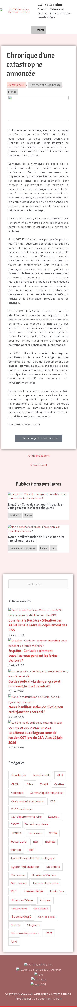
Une (14, 941)
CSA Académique (22, 809)
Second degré (21, 917)
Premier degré (33, 891)
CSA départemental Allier (26, 816)
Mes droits (53, 867)
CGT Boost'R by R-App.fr (47, 998)
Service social (46, 916)
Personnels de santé (45, 883)
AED (60, 775)
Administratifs (41, 775)
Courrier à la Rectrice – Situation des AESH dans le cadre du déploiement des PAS (37, 625)
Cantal (44, 784)
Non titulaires (19, 883)
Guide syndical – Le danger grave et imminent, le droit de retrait (34, 684)
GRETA (53, 833)
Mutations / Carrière (44, 875)
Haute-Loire (18, 841)
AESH (15, 784)
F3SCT (15, 824)
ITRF (30, 850)
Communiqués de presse (27, 801)
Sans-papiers (40, 908)
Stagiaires (33, 925)
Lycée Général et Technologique (33, 858)
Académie (18, 775)
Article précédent (38, 455)
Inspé (35, 841)
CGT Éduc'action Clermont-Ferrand (51, 7)
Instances (50, 841)
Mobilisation (18, 875)
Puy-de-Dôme (22, 900)
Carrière (59, 784)
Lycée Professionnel (25, 867)
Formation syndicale (36, 824)
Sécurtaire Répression (24, 933)
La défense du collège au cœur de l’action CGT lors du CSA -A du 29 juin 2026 (35, 737)
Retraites (45, 900)
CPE (52, 801)
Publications (57, 891)
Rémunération (19, 908)
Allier (30, 784)
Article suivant (38, 465)
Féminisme (35, 833)
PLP (13, 891)
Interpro (16, 850)
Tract (48, 933)
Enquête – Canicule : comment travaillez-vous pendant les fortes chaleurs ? (32, 655)
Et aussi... (54, 816)
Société (16, 925)
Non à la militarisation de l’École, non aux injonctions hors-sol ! (35, 709)
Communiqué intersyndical (46, 793)
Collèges (17, 793)
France (17, 833)
